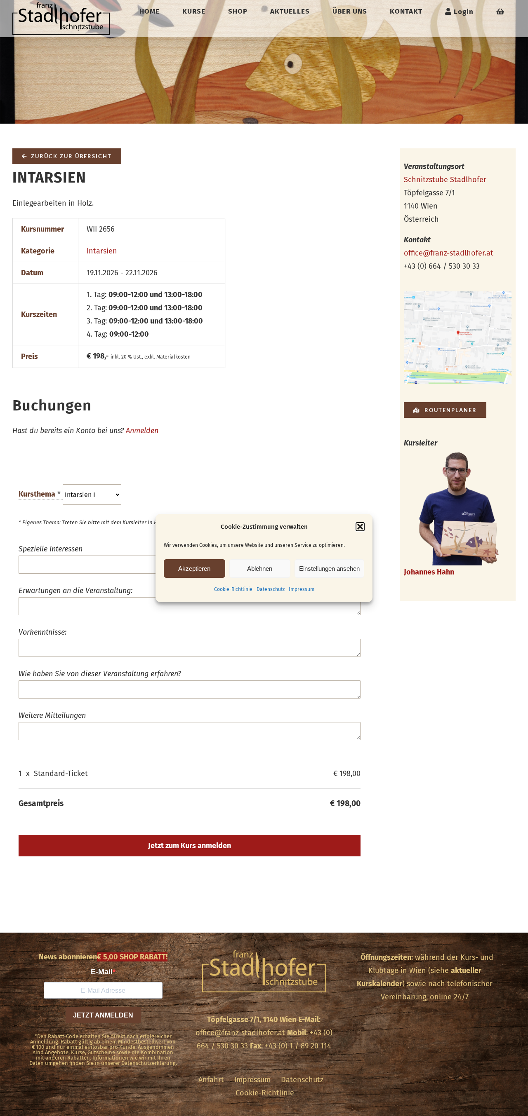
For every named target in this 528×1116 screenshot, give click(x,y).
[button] (360, 527)
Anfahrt (211, 1079)
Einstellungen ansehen (329, 568)
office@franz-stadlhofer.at (448, 253)
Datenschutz (271, 589)
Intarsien (102, 251)
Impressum (301, 589)
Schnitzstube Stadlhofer (445, 179)
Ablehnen (259, 568)
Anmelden (142, 430)
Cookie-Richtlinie (233, 589)
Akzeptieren (194, 568)
